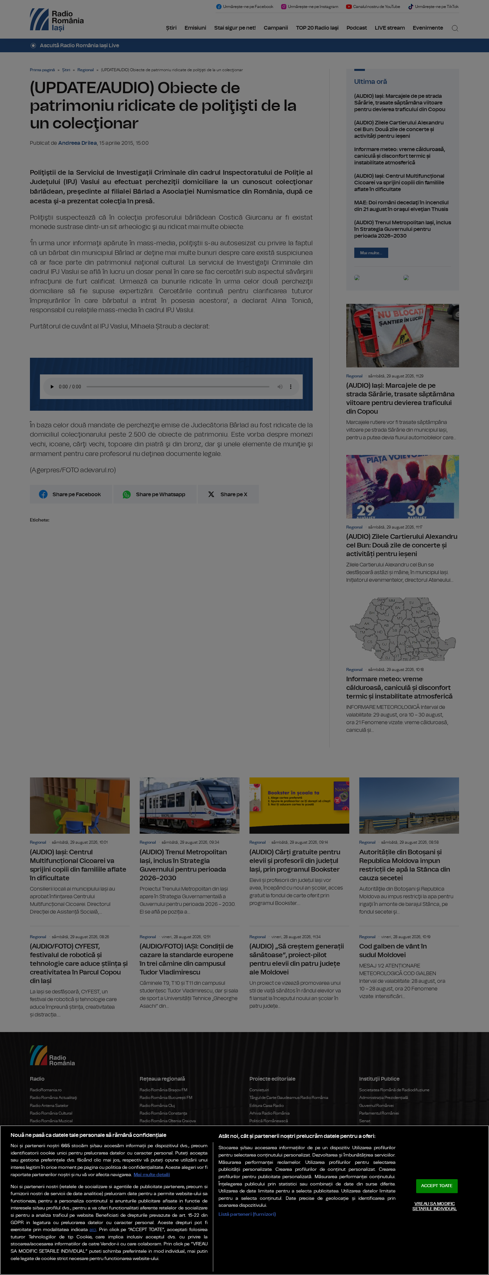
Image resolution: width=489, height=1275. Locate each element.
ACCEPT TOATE (436, 1186)
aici (92, 1230)
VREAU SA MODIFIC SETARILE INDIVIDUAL (434, 1206)
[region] (244, 1200)
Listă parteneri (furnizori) (247, 1214)
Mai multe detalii (152, 1174)
